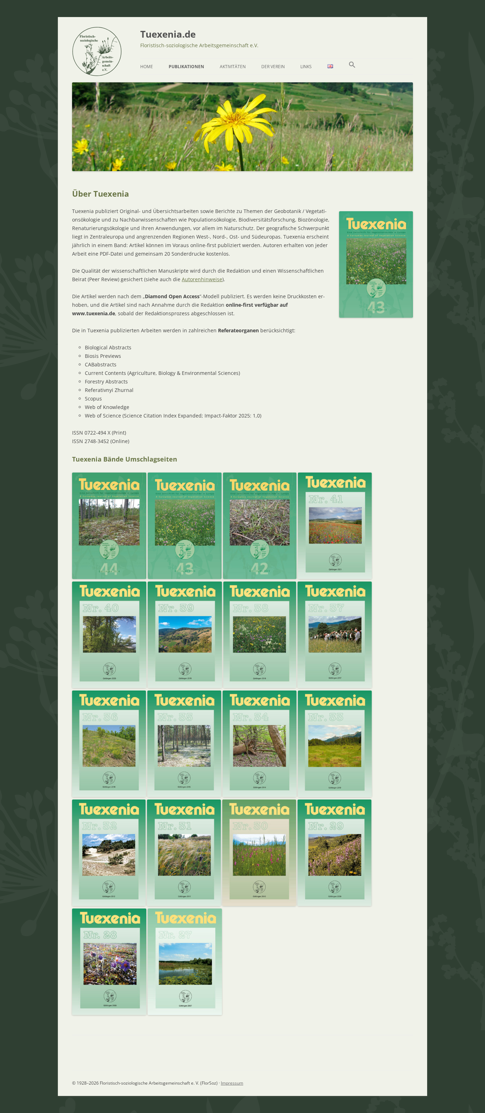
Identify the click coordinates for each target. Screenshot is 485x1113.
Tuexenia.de (168, 34)
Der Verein (273, 67)
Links (306, 67)
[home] (97, 73)
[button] (352, 67)
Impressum (232, 1083)
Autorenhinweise (202, 279)
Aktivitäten (233, 67)
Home (146, 67)
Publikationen (186, 67)
